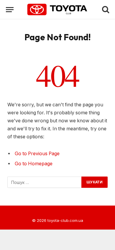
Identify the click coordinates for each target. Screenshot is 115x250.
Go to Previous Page (37, 153)
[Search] (105, 9)
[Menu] (10, 9)
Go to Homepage (33, 163)
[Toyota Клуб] (57, 9)
